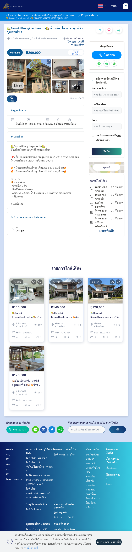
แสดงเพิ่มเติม (106, 230)
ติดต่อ (109, 484)
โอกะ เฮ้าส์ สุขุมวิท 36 (36, 529)
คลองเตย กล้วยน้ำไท (65, 449)
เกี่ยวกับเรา (111, 468)
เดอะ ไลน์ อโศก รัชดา (36, 497)
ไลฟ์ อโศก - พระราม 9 (36, 457)
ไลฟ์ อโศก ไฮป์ (33, 462)
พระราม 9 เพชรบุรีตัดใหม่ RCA (93, 467)
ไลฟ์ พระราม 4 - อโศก (64, 454)
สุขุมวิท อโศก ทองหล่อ (38, 523)
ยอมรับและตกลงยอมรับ (106, 135)
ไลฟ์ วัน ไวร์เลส (33, 509)
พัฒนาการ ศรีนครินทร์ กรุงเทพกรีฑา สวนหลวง (54, 15)
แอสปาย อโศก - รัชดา (64, 529)
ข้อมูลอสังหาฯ (18, 110)
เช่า (7, 458)
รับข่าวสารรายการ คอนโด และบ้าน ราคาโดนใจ (93, 422)
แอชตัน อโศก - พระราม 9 (38, 493)
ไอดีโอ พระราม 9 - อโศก (38, 475)
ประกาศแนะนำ (23, 15)
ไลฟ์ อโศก (31, 488)
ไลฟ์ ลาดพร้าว (61, 512)
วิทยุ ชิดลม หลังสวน (36, 504)
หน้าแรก (9, 15)
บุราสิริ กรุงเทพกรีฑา (86, 15)
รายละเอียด (17, 136)
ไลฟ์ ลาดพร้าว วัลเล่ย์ (64, 517)
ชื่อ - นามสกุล (99, 87)
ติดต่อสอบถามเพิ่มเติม (18, 422)
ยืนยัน (106, 151)
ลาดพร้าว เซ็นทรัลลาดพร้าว (90, 481)
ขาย (8, 454)
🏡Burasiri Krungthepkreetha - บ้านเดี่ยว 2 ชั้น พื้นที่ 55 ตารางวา (104, 315)
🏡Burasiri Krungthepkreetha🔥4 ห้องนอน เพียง (64, 315)
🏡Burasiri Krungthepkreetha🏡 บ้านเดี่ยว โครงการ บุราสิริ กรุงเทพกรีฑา (26, 315)
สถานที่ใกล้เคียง (98, 180)
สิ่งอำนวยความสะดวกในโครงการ (28, 217)
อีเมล (94, 120)
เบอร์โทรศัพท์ (99, 104)
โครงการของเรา (14, 479)
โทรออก (109, 55)
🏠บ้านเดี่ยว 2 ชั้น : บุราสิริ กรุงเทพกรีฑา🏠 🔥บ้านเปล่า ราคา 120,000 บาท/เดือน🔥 (25, 383)
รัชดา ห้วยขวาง (62, 523)
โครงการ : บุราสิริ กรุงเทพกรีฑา (76, 43)
